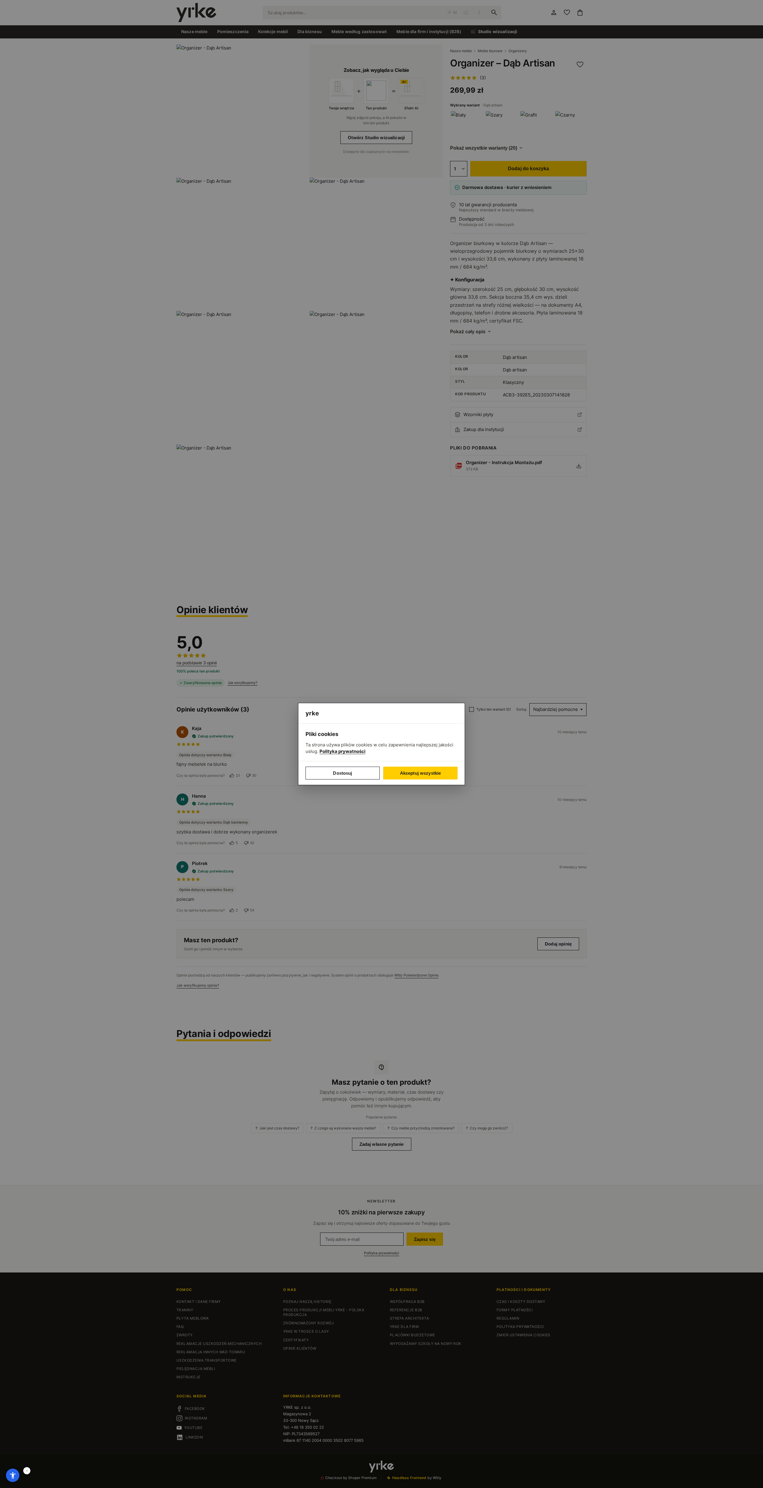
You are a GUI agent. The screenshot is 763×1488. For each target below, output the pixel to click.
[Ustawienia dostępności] (12, 1475)
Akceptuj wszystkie (420, 773)
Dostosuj (342, 773)
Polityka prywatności (342, 751)
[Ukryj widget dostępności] (26, 1470)
